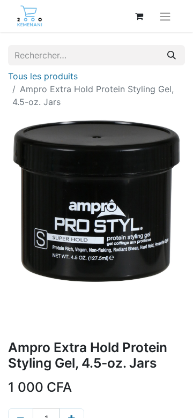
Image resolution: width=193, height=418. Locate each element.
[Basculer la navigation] (165, 16)
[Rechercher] (171, 55)
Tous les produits (43, 76)
